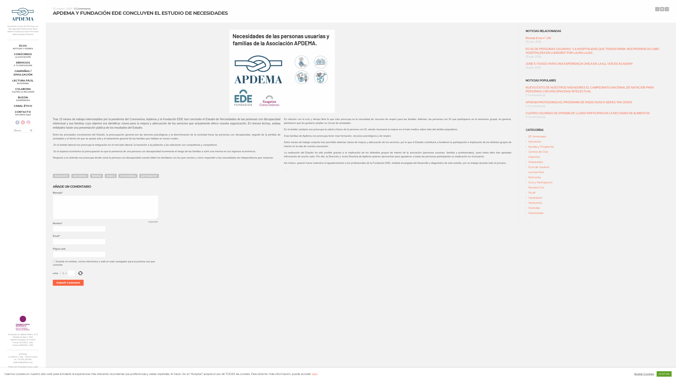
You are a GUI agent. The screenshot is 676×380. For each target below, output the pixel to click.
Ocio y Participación (540, 182)
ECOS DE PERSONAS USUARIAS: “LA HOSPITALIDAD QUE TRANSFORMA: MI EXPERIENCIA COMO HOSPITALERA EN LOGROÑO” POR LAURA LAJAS (592, 51)
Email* (56, 236)
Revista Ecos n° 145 (538, 38)
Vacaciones (535, 202)
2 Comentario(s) (535, 95)
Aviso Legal (33, 367)
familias (96, 176)
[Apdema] (23, 14)
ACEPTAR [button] (664, 373)
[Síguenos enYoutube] (23, 122)
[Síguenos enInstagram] (28, 122)
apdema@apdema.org (22, 362)
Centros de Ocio (538, 151)
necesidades (128, 176)
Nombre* (57, 223)
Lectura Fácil (536, 172)
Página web (59, 249)
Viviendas (534, 208)
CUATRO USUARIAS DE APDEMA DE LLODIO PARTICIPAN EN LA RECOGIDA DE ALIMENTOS (588, 113)
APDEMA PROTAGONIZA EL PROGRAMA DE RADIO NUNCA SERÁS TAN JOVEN (579, 102)
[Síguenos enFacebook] (17, 122)
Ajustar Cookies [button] (644, 374)
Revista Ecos (536, 187)
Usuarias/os (535, 197)
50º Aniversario (537, 136)
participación (149, 176)
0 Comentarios (82, 8)
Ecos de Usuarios (538, 167)
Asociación (61, 176)
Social (531, 192)
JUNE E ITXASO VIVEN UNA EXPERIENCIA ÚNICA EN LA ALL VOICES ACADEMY (579, 63)
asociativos (80, 176)
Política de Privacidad (17, 367)
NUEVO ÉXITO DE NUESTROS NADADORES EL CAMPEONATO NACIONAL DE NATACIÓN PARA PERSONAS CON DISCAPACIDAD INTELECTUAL (590, 89)
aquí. (315, 374)
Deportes (534, 157)
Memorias (534, 177)
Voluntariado (536, 213)
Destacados (535, 162)
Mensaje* (58, 192)
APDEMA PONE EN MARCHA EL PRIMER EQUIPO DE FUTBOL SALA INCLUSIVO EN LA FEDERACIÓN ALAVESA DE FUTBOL (667, 9)
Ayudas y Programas (541, 146)
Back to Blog (662, 9)
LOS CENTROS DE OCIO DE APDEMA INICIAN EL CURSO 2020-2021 (657, 9)
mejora (111, 176)
